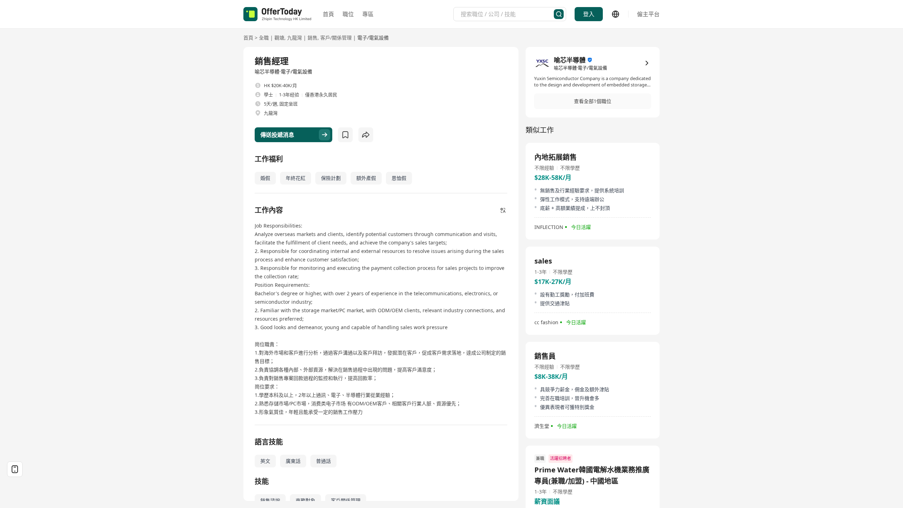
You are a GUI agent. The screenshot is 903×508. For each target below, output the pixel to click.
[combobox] (507, 14)
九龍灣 (294, 37)
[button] (592, 101)
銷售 (312, 37)
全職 (264, 37)
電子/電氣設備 (373, 37)
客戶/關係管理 (336, 37)
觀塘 (279, 37)
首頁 (328, 14)
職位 (348, 14)
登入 (588, 14)
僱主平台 (648, 14)
